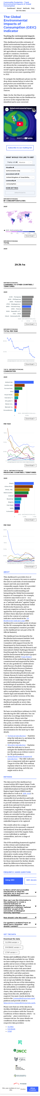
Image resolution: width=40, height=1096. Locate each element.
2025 (28, 793)
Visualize (9, 167)
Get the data (21, 10)
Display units (11, 162)
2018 (24, 793)
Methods (26, 8)
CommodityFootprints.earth (24, 998)
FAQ (32, 8)
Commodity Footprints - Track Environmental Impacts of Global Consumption (17, 4)
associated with (12, 174)
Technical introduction (16, 736)
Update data (19, 193)
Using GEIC (9, 880)
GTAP (9, 1031)
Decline (23, 1089)
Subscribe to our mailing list (20, 148)
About (19, 8)
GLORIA (10, 1027)
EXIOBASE (11, 1029)
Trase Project (26, 657)
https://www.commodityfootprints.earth (19, 1003)
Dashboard (11, 8)
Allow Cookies (32, 1089)
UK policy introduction (16, 745)
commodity (10, 180)
